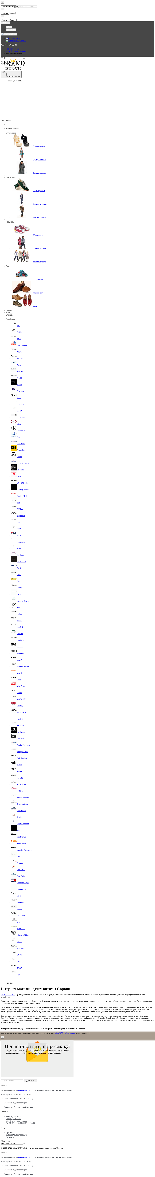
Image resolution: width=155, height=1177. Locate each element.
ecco (18, 503)
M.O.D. (20, 647)
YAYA (19, 942)
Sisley (19, 830)
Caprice (20, 437)
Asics (19, 365)
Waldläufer (21, 929)
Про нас (9, 1132)
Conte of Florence (24, 463)
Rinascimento (22, 784)
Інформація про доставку (16, 1135)
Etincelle (20, 522)
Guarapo (20, 588)
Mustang (20, 706)
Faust (19, 529)
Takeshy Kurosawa (24, 850)
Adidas (19, 332)
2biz (18, 326)
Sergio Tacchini (23, 824)
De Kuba (20, 470)
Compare (12, 20)
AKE (19, 339)
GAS (19, 568)
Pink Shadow (22, 758)
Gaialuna (20, 555)
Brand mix (21, 417)
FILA (19, 535)
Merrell (19, 673)
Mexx (19, 680)
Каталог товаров (12, 128)
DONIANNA (22, 483)
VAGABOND (22, 902)
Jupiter (19, 614)
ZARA (19, 968)
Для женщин (11, 133)
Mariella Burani (23, 666)
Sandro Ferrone (23, 797)
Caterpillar (21, 450)
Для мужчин (11, 177)
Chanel (19, 457)
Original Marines (23, 745)
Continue (5, 13)
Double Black (22, 496)
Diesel (19, 476)
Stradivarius (21, 837)
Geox (19, 575)
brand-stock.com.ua (25, 1090)
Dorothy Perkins (23, 489)
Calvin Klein (22, 430)
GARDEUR (21, 562)
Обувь (8, 266)
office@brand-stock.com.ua (16, 51)
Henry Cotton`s (23, 601)
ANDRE (20, 358)
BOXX (19, 411)
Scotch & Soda (22, 804)
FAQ (8, 312)
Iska (18, 607)
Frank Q (20, 548)
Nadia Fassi (21, 712)
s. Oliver (20, 791)
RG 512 (20, 778)
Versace (20, 922)
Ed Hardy (20, 509)
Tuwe (19, 896)
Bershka (20, 378)
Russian (17, 39)
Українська (21, 41)
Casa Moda (21, 444)
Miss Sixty (21, 686)
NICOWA (21, 725)
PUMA (19, 765)
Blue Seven (21, 404)
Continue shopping (8, 7)
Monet (19, 693)
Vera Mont (21, 915)
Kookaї (19, 621)
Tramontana (21, 889)
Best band (20, 391)
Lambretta (20, 640)
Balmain (20, 371)
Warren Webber (23, 935)
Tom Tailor (21, 876)
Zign (18, 974)
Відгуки (9, 315)
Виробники (10, 319)
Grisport (20, 581)
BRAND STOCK (8, 995)
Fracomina (21, 542)
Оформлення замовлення (26, 6)
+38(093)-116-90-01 (13, 49)
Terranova (20, 863)
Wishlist (12, 13)
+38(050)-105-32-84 (14, 1116)
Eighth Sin (21, 516)
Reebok (20, 771)
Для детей (10, 222)
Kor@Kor (21, 627)
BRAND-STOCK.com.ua (65, 1033)
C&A (19, 424)
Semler (19, 817)
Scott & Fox (21, 811)
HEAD (19, 594)
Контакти (10, 1137)
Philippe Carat (22, 752)
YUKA (20, 955)
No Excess (21, 732)
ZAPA (19, 961)
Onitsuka (20, 738)
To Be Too (21, 870)
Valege (19, 909)
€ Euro (9, 27)
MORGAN (21, 699)
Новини (9, 310)
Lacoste (20, 634)
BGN (19, 398)
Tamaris (20, 856)
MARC (20, 660)
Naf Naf (20, 719)
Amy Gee (20, 352)
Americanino (22, 345)
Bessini (19, 385)
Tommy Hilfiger (23, 883)
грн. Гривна (11, 30)
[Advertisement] (77, 101)
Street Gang (21, 843)
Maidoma (20, 653)
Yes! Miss (20, 948)
